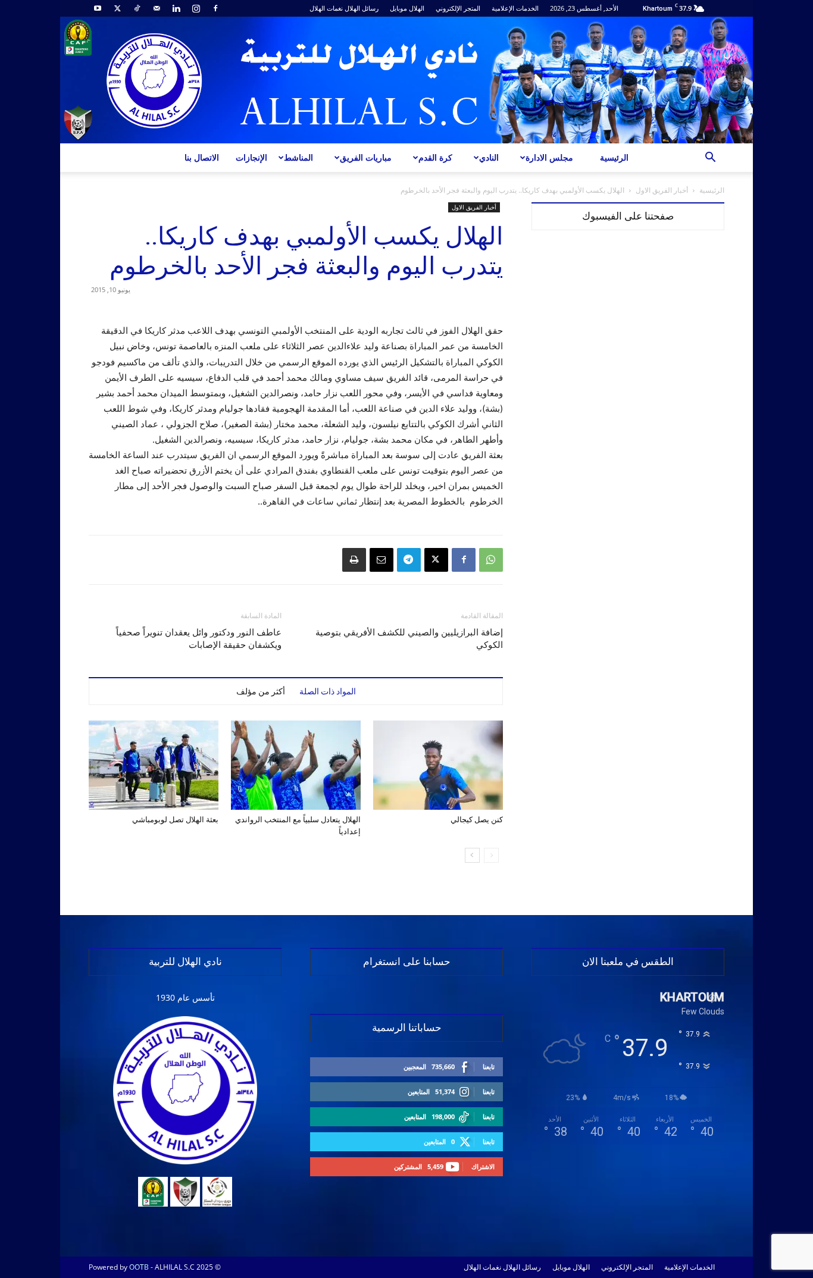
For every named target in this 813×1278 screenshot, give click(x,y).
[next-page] (472, 855)
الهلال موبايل (407, 8)
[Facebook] (215, 8)
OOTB (139, 1267)
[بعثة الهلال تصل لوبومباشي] (153, 765)
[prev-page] (491, 855)
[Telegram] (409, 560)
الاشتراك (483, 1166)
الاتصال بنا (202, 157)
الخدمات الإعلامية (515, 8)
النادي (489, 157)
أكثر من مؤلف (260, 691)
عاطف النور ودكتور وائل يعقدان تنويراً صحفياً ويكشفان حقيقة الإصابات (199, 638)
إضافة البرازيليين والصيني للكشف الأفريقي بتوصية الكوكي (409, 638)
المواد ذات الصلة (327, 691)
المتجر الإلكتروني (458, 8)
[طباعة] (354, 560)
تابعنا (489, 1066)
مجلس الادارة (549, 157)
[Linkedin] (176, 8)
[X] (117, 8)
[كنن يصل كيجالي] (438, 765)
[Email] (381, 560)
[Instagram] (196, 8)
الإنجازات (251, 157)
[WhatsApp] (491, 560)
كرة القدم (435, 157)
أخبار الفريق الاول (662, 190)
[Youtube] (98, 8)
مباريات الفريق (366, 157)
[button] (710, 158)
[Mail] (156, 8)
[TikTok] (137, 8)
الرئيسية (614, 157)
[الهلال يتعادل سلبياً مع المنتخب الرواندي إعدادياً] (296, 765)
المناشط (298, 157)
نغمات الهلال (326, 8)
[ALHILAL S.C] (406, 80)
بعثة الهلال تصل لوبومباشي (175, 819)
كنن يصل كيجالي (477, 819)
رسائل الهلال (362, 8)
